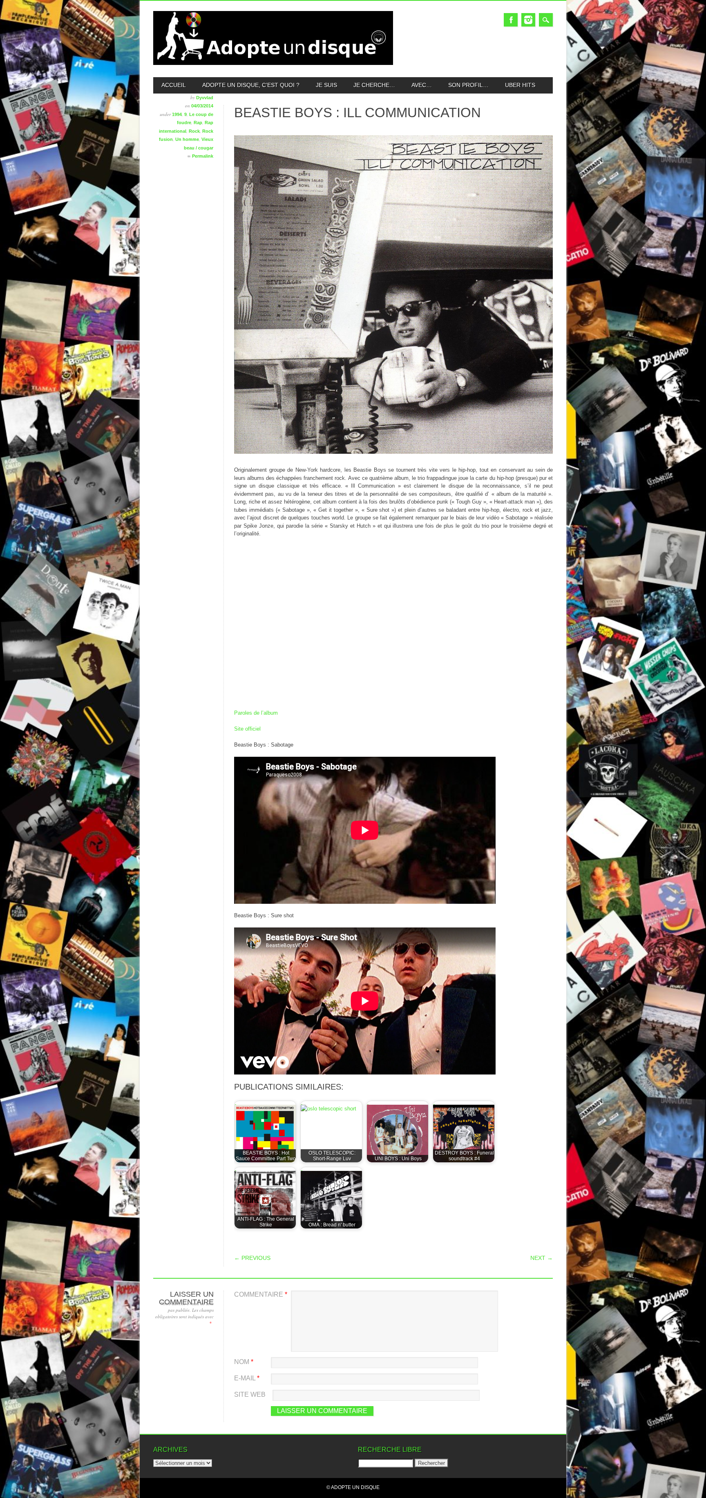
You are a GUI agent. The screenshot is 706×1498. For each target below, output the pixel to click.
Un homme (187, 139)
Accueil (173, 85)
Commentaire (260, 1294)
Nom (243, 1361)
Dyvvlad (204, 97)
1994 (177, 114)
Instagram (528, 20)
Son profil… (468, 85)
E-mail (246, 1378)
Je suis (326, 85)
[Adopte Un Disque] (273, 63)
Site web (250, 1394)
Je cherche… (374, 85)
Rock (194, 131)
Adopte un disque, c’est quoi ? (250, 85)
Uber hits (520, 85)
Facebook (511, 20)
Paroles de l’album (256, 713)
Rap (198, 122)
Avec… (421, 85)
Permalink (202, 156)
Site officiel (247, 729)
